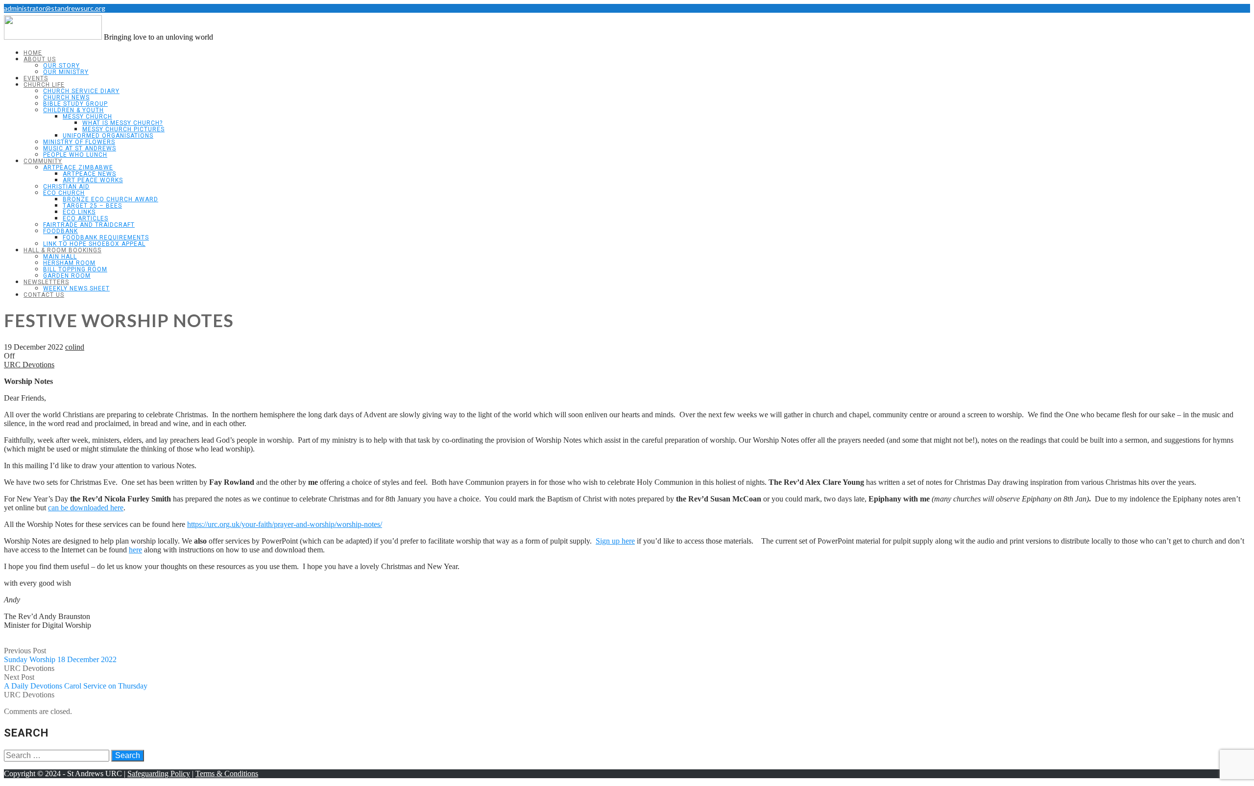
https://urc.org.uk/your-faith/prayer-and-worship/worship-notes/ (284, 524)
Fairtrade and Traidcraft (89, 224)
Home (33, 52)
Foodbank (60, 231)
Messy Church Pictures (123, 129)
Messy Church (87, 116)
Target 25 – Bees (92, 205)
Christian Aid (66, 186)
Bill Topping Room (75, 269)
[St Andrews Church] (53, 37)
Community (43, 161)
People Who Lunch (75, 154)
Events (36, 78)
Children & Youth (73, 110)
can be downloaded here (85, 507)
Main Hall (60, 256)
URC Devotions (29, 364)
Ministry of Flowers (79, 142)
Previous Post (60, 655)
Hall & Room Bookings (62, 250)
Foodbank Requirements (106, 237)
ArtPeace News (89, 173)
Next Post (75, 681)
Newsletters (46, 282)
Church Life (44, 84)
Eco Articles (85, 218)
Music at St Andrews (79, 148)
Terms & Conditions (226, 773)
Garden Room (67, 275)
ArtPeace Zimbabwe (78, 167)
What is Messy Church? (122, 122)
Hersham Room (69, 263)
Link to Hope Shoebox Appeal (94, 243)
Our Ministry (66, 72)
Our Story (61, 65)
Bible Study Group (75, 103)
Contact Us (44, 294)
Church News (66, 97)
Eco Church (64, 193)
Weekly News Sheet (76, 288)
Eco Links (79, 212)
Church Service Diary (81, 91)
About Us (40, 59)
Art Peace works (93, 180)
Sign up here (615, 541)
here (135, 550)
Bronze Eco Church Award (110, 199)
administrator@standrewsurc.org (54, 8)
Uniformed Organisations (108, 135)
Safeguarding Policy (158, 773)
